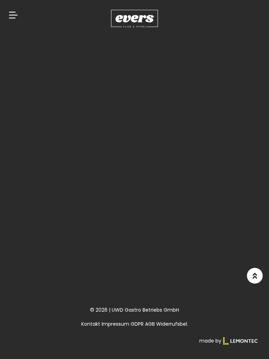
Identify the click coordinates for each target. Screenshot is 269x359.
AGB (150, 323)
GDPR (137, 323)
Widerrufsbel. (172, 323)
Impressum (115, 323)
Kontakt (90, 323)
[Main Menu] (13, 15)
